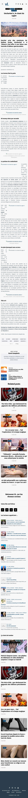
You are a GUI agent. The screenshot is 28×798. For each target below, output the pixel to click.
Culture (12, 8)
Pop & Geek (14, 10)
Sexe (4, 720)
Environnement (18, 599)
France (20, 612)
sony (11, 341)
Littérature (20, 587)
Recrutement (18, 792)
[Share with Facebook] (16, 344)
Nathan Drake (15, 339)
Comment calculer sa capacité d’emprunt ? (16, 558)
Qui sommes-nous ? (6, 790)
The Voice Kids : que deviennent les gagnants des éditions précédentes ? (14, 406)
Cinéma (9, 416)
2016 (3, 339)
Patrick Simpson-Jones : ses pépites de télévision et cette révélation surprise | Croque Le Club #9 (14, 658)
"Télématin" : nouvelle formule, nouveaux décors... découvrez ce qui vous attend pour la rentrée (14, 456)
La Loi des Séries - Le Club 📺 (9, 642)
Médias (9, 390)
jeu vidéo (8, 339)
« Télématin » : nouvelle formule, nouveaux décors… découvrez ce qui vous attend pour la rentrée (13, 535)
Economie (9, 556)
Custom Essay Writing (11, 579)
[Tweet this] (18, 344)
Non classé (9, 578)
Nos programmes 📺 (16, 790)
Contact (12, 792)
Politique (25, 612)
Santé (4, 747)
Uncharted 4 (23, 341)
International (9, 601)
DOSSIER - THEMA (18, 8)
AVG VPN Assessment (11, 626)
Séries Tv (20, 520)
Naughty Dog (23, 339)
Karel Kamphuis (14, 353)
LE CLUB (18, 642)
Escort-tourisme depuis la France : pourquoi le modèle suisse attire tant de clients (13, 736)
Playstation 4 (5, 341)
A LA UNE (7, 8)
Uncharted (16, 341)
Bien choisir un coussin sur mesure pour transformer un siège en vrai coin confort (13, 763)
